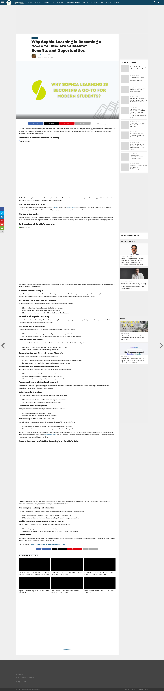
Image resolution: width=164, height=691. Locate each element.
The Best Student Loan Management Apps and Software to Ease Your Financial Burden (34, 573)
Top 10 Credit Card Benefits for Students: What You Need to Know (65, 591)
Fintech (37, 2)
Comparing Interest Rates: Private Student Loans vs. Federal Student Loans (99, 573)
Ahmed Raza (43, 55)
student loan (60, 544)
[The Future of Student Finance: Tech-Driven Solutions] (100, 586)
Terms (146, 689)
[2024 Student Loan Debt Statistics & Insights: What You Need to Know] (67, 567)
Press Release (106, 2)
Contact (133, 689)
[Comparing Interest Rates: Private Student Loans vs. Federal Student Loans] (100, 567)
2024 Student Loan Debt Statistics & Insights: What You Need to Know (66, 573)
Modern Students (36, 544)
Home (30, 2)
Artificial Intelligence (72, 2)
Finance (85, 2)
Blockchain (57, 2)
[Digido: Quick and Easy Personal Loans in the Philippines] (34, 586)
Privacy (140, 689)
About (127, 689)
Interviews (94, 2)
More (116, 2)
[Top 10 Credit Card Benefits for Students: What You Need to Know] (67, 586)
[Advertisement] (82, 19)
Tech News (46, 2)
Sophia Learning (49, 544)
